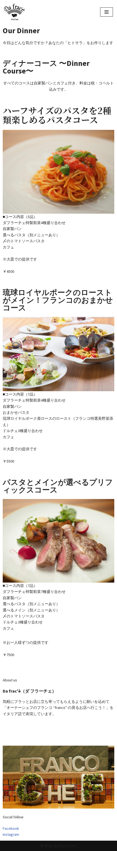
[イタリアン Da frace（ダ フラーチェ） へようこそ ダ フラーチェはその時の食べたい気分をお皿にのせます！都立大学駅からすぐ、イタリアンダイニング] (14, 12)
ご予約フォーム (15, 730)
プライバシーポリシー (20, 737)
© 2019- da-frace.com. (58, 845)
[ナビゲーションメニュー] (106, 12)
